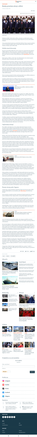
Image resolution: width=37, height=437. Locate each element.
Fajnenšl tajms (26, 54)
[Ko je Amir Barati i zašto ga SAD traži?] (7, 329)
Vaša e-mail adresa (6, 364)
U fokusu (4, 324)
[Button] (33, 10)
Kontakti (20, 425)
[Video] (8, 436)
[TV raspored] (14, 417)
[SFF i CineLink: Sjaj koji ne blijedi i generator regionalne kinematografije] (27, 312)
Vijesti (3, 430)
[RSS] (12, 417)
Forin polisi (15, 130)
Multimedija (5, 293)
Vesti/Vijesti (22, 262)
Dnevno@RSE (4, 4)
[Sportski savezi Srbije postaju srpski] (18, 344)
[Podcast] (18, 436)
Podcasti (21, 293)
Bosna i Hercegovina (29, 348)
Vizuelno (3, 432)
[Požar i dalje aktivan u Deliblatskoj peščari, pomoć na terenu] (5, 296)
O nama (3, 423)
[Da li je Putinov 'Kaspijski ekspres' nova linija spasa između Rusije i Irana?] (10, 280)
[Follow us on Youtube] (8, 417)
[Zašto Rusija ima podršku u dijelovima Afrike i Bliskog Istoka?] (8, 88)
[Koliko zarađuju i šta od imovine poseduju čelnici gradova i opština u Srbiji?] (30, 329)
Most (3, 348)
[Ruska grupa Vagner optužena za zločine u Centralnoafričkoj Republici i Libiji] (8, 214)
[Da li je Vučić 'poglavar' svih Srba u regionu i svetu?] (7, 344)
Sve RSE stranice (5, 425)
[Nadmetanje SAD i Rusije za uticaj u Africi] (8, 158)
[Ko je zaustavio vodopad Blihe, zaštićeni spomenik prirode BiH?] (30, 344)
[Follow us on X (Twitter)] (5, 417)
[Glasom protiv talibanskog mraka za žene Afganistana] (27, 299)
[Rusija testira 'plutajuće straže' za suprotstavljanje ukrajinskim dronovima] (10, 265)
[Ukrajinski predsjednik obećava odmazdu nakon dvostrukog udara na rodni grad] (5, 304)
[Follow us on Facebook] (3, 417)
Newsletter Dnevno (22, 432)
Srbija (14, 348)
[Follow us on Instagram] (10, 417)
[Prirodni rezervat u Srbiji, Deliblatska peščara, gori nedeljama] (5, 309)
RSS (19, 423)
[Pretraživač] (28, 436)
